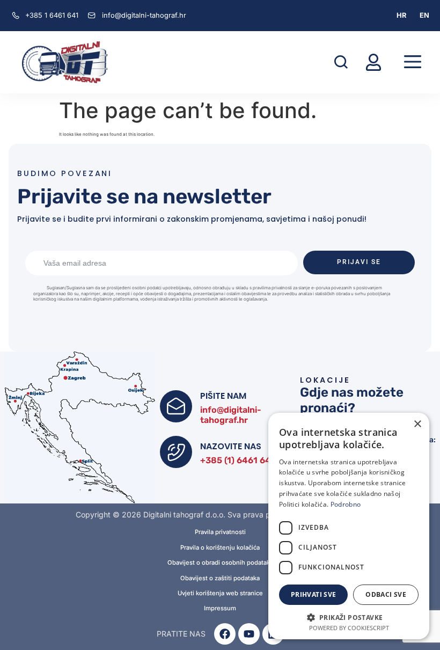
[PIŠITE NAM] (176, 406)
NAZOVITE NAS (230, 446)
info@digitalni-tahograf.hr (230, 415)
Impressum (220, 608)
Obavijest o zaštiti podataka (220, 578)
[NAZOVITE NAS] (176, 452)
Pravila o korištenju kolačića (220, 547)
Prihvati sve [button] (313, 594)
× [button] (417, 424)
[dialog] (348, 526)
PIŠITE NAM (223, 396)
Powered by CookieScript (349, 628)
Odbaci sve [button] (385, 594)
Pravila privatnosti (220, 532)
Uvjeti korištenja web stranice (220, 593)
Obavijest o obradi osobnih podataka (220, 562)
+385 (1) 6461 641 (237, 460)
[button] (341, 62)
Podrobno (346, 504)
